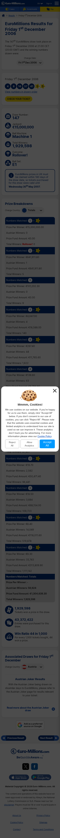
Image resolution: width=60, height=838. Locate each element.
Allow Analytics (29, 444)
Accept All (47, 444)
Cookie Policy (45, 436)
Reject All (12, 444)
